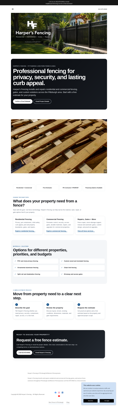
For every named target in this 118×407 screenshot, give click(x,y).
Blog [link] (68, 402)
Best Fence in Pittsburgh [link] (56, 402)
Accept (106, 401)
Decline (90, 401)
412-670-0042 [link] (102, 9)
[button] (12, 9)
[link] (55, 392)
